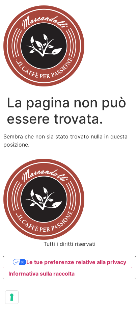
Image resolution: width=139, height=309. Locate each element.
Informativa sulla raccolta (41, 273)
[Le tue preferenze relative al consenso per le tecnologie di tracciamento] (11, 297)
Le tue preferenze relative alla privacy (76, 262)
